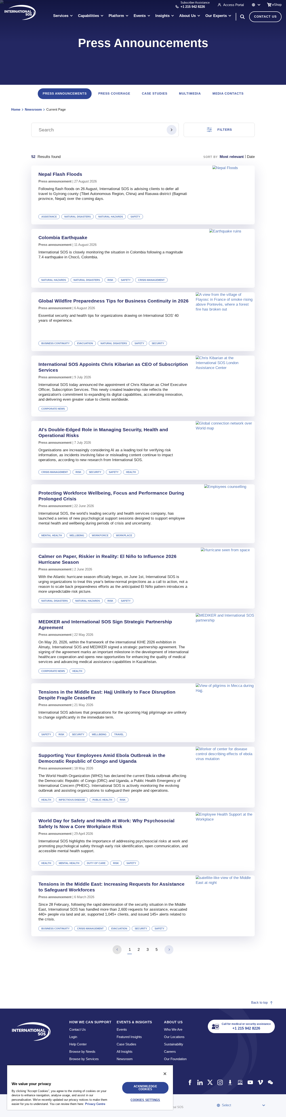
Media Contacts (228, 93)
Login (73, 1037)
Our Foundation (175, 1059)
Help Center (78, 1044)
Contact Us (265, 16)
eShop (277, 4)
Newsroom (33, 109)
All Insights (124, 1051)
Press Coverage (114, 93)
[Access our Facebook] (190, 1082)
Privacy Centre (95, 1104)
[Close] (165, 1074)
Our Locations (174, 1037)
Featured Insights (129, 1037)
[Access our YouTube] (250, 1082)
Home (15, 109)
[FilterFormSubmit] (172, 130)
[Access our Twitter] (210, 1082)
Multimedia (190, 93)
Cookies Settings (145, 1100)
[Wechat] (270, 1082)
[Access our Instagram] (220, 1082)
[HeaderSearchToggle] (242, 17)
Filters (224, 129)
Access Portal (233, 5)
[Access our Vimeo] (260, 1082)
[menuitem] (63, 16)
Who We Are (173, 1029)
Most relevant (232, 157)
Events (122, 1029)
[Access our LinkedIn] (200, 1082)
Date (251, 157)
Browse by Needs (82, 1051)
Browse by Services (84, 1059)
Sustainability (173, 1044)
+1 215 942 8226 (193, 6)
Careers (170, 1051)
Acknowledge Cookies (145, 1088)
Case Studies (154, 93)
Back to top (259, 1002)
